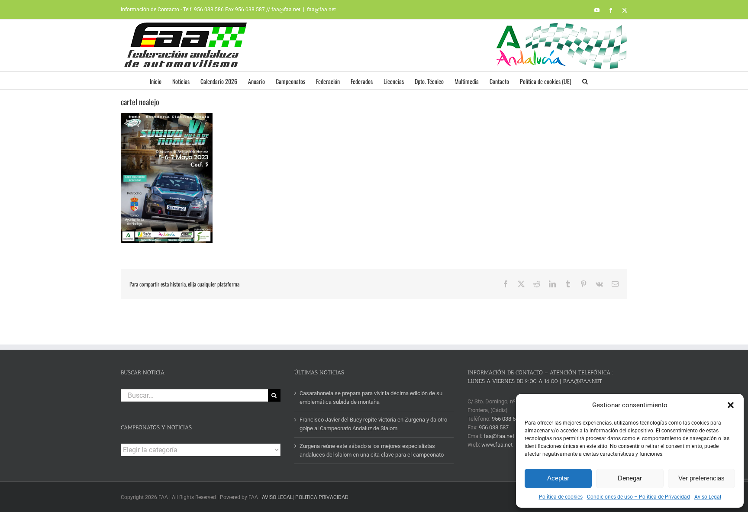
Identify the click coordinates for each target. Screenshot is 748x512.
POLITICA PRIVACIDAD (321, 497)
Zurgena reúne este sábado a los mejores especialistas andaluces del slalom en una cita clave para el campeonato (372, 450)
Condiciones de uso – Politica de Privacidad (638, 497)
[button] (730, 405)
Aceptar (558, 478)
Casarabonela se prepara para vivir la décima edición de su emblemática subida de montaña (371, 397)
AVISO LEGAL (277, 497)
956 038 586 (507, 418)
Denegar (630, 478)
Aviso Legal (707, 497)
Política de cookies (561, 497)
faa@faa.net (321, 9)
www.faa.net (497, 444)
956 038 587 (494, 427)
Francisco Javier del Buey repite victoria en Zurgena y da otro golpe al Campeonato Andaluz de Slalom (373, 423)
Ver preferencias (701, 478)
